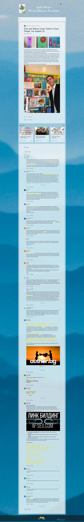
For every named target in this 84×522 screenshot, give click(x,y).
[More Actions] (59, 157)
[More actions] (59, 25)
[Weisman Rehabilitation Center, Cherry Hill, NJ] (42, 131)
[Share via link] (31, 116)
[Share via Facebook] (24, 116)
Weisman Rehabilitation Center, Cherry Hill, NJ (40, 137)
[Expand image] (29, 42)
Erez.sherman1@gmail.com (61, 519)
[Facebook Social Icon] (60, 4)
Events (20, 19)
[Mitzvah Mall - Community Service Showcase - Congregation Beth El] (26, 131)
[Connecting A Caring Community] (58, 131)
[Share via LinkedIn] (29, 116)
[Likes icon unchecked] (27, 168)
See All (64, 125)
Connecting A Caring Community (56, 137)
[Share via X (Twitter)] (26, 116)
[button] (63, 19)
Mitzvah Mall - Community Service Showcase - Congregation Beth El (25, 137)
